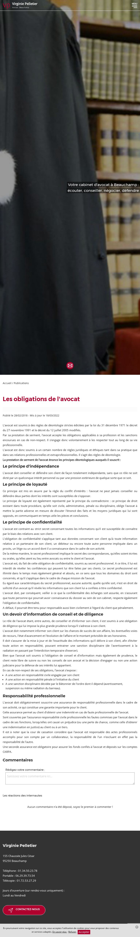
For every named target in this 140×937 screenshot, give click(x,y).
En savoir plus (59, 931)
